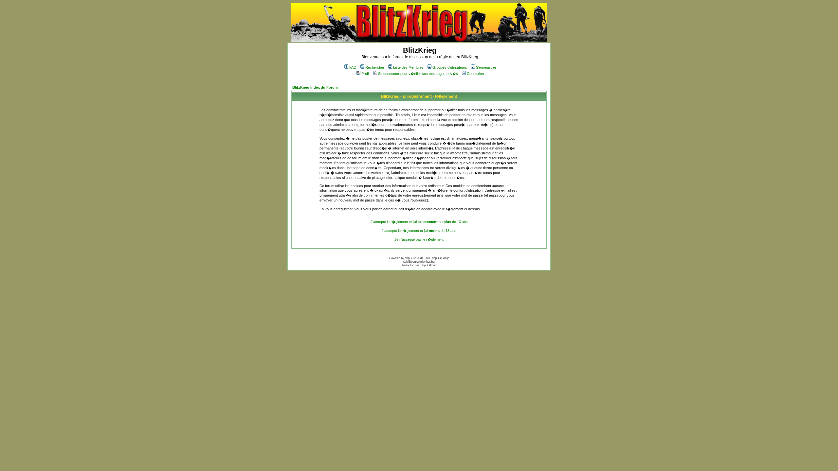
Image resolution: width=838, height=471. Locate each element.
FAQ (352, 67)
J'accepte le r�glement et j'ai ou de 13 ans (419, 222)
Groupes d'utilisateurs (449, 67)
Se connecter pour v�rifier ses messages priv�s (418, 74)
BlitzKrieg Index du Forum (315, 87)
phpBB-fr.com (429, 265)
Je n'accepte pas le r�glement (419, 239)
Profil (365, 74)
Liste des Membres (408, 67)
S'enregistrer (486, 67)
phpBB (409, 258)
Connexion (475, 74)
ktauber (430, 261)
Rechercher (374, 67)
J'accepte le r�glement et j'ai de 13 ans (419, 231)
